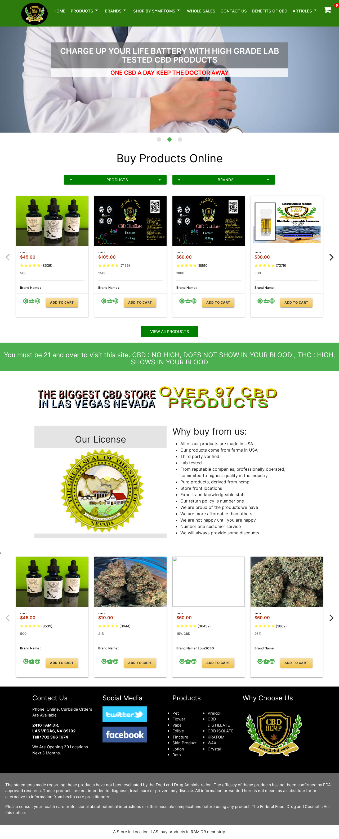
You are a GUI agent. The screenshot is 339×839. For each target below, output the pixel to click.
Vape (177, 725)
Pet (175, 713)
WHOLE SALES (201, 11)
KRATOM (216, 737)
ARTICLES (305, 10)
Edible (178, 730)
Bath (176, 754)
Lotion (178, 748)
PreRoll (214, 713)
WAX (212, 742)
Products (85, 10)
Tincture (180, 737)
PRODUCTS (115, 179)
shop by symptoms (157, 10)
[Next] (331, 257)
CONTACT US (234, 11)
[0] (327, 11)
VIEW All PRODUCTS (169, 331)
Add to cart (62, 302)
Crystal (214, 748)
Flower (178, 719)
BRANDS (116, 10)
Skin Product (184, 742)
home (59, 11)
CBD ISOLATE (221, 730)
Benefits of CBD (269, 11)
